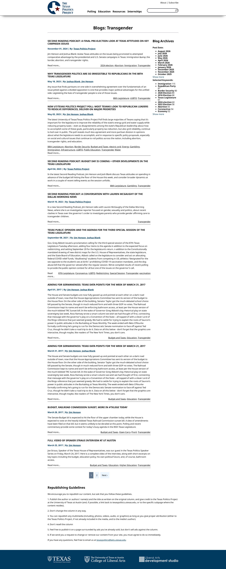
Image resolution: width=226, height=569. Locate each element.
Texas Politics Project (84, 48)
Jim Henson (87, 81)
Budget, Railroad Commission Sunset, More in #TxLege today (87, 407)
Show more (158, 76)
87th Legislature (66, 273)
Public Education (92, 149)
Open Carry (124, 432)
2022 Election (165, 104)
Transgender (144, 65)
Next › (105, 475)
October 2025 (165, 74)
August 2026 (164, 51)
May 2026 (163, 58)
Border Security (82, 146)
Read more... (54, 65)
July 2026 (162, 53)
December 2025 (166, 69)
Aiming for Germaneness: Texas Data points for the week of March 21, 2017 (96, 346)
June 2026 (163, 55)
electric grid (115, 146)
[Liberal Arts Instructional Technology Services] (158, 559)
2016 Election (165, 95)
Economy (163, 111)
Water (118, 149)
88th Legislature (121, 98)
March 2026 (164, 62)
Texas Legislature (167, 97)
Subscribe (173, 2)
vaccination (145, 273)
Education (104, 11)
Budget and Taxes (99, 146)
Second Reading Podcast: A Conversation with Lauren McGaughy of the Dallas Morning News (95, 195)
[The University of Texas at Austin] (59, 559)
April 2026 (163, 60)
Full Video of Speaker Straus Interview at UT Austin (82, 440)
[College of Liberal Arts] (104, 559)
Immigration (130, 65)
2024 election (107, 65)
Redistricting (102, 273)
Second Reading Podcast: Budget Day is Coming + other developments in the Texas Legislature (98, 162)
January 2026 (164, 67)
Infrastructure (68, 149)
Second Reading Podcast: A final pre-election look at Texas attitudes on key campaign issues (98, 42)
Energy (125, 146)
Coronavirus (81, 273)
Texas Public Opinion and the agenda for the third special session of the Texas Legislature (96, 231)
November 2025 (166, 71)
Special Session (117, 273)
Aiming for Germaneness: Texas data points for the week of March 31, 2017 (96, 284)
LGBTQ (133, 98)
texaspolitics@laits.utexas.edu (111, 540)
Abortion (119, 65)
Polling (91, 11)
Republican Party (167, 86)
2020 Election (165, 92)
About (163, 2)
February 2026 (165, 64)
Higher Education (128, 465)
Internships (135, 11)
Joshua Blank (73, 81)
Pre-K (134, 432)
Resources (119, 11)
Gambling (135, 146)
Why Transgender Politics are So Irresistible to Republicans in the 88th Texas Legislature (95, 75)
